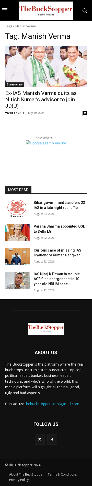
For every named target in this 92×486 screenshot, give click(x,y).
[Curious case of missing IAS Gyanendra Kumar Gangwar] (17, 256)
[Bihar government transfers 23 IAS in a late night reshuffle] (17, 208)
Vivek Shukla (15, 113)
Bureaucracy (14, 84)
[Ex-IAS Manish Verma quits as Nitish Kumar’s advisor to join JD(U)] (46, 66)
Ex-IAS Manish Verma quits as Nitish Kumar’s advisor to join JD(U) (41, 99)
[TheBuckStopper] (46, 11)
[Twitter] (40, 439)
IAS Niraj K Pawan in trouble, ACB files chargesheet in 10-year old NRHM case (57, 279)
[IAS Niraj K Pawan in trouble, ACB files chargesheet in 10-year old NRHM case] (17, 280)
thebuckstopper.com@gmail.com (52, 403)
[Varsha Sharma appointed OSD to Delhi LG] (17, 232)
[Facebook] (52, 439)
